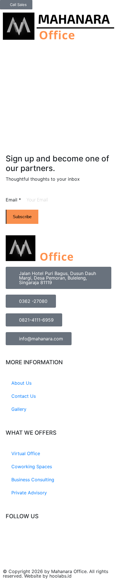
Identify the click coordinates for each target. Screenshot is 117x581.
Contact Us (23, 396)
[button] (112, 14)
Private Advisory (29, 492)
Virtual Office (25, 453)
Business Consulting (32, 479)
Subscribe (22, 216)
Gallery (18, 409)
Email (13, 200)
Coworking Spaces (31, 466)
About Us (21, 383)
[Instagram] (13, 537)
